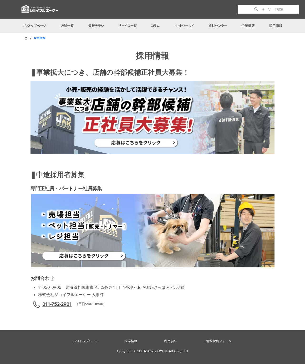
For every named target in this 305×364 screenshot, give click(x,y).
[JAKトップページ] (26, 38)
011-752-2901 (57, 304)
